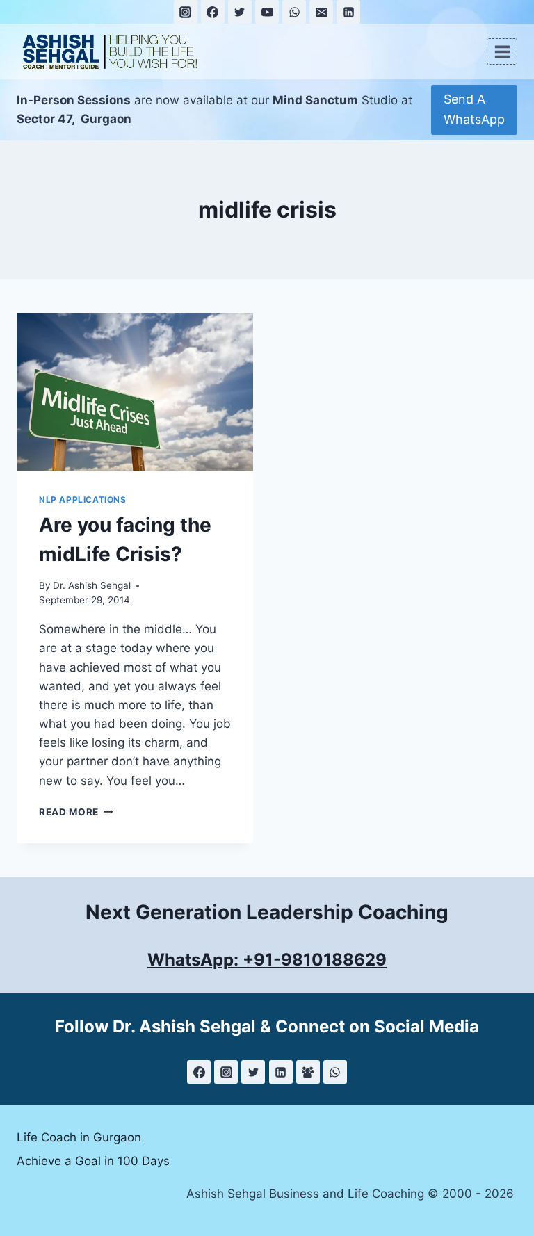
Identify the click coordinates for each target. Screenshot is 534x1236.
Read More (76, 812)
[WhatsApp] (294, 12)
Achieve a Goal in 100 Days (93, 1161)
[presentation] (135, 392)
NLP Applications (83, 499)
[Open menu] (502, 51)
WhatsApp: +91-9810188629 (267, 960)
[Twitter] (240, 12)
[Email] (321, 12)
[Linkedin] (348, 12)
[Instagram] (185, 12)
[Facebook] (213, 12)
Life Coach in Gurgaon (79, 1137)
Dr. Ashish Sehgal (92, 585)
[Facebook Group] (308, 1072)
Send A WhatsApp (474, 109)
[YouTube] (267, 12)
